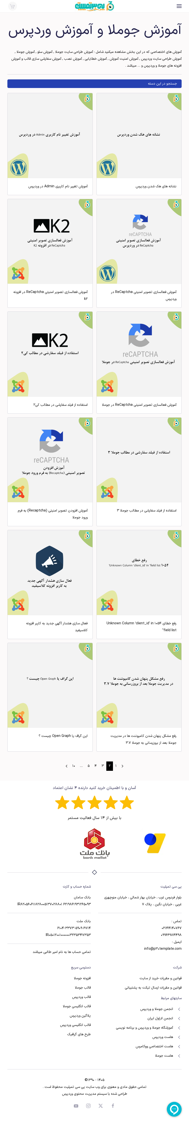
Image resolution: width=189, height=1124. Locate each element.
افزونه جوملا (82, 978)
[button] (179, 6)
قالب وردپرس (81, 997)
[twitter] (100, 1105)
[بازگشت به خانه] (94, 6)
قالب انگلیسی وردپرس (75, 1025)
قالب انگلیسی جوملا (77, 1006)
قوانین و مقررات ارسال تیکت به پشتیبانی (153, 987)
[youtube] (76, 1105)
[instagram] (88, 1105)
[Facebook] (112, 1105)
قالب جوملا (83, 987)
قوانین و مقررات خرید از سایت (161, 978)
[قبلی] (122, 766)
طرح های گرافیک (79, 1034)
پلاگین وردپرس (80, 1015)
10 (73, 766)
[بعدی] (66, 766)
